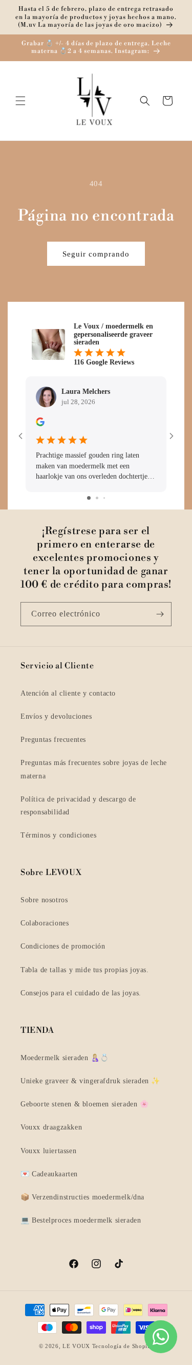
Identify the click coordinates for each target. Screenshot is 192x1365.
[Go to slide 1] (89, 498)
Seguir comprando (96, 254)
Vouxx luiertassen (48, 1151)
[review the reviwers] (40, 424)
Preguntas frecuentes (53, 739)
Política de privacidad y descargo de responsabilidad (78, 805)
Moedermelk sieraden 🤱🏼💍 (64, 1058)
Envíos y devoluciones (56, 716)
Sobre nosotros (44, 900)
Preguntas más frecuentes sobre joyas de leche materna (93, 769)
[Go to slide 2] (97, 498)
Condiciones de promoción (62, 946)
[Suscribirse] (159, 614)
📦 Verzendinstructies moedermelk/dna (82, 1197)
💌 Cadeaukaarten (49, 1174)
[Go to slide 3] (104, 498)
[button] (20, 100)
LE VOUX (76, 1346)
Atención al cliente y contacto (68, 693)
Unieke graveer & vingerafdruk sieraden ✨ (90, 1081)
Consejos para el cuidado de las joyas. (80, 993)
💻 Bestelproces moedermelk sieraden (80, 1220)
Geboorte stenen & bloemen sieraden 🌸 (84, 1104)
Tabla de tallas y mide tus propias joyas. (84, 970)
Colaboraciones (44, 923)
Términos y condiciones (58, 835)
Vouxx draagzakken (51, 1127)
